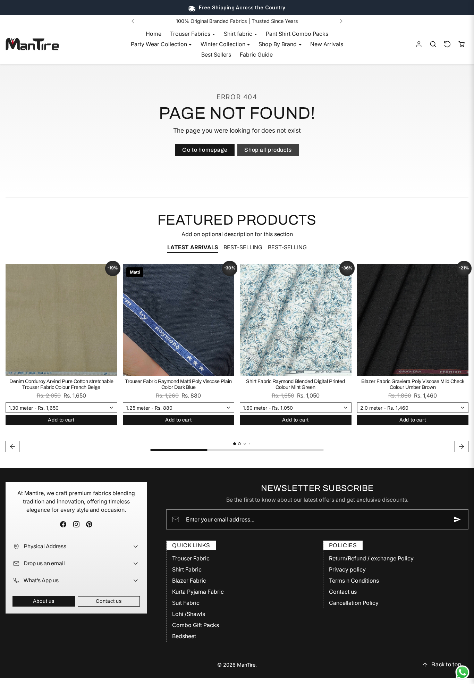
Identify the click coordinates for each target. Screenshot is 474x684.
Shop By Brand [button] (278, 44)
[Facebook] (63, 524)
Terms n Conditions (354, 580)
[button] (433, 44)
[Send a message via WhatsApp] (462, 672)
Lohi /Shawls (188, 613)
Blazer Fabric (189, 580)
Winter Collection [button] (224, 44)
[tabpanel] (237, 358)
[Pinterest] (89, 524)
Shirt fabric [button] (239, 33)
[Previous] (133, 21)
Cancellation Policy (354, 602)
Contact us (109, 601)
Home (153, 33)
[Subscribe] (457, 519)
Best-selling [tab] (242, 247)
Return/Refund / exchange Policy (371, 558)
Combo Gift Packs (195, 625)
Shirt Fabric (187, 569)
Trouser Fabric (191, 558)
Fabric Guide (256, 54)
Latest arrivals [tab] (192, 247)
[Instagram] (76, 524)
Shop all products (268, 150)
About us (43, 601)
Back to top (446, 664)
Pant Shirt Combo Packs (297, 33)
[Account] (419, 44)
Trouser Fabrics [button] (191, 33)
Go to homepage (204, 150)
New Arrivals (326, 44)
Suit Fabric (186, 602)
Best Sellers (216, 54)
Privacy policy (347, 569)
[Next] (341, 21)
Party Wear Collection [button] (159, 44)
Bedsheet (184, 636)
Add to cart (61, 420)
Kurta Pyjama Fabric (198, 591)
